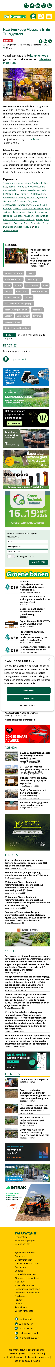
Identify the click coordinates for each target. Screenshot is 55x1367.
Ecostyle (7, 208)
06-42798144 (26, 1328)
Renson (30, 219)
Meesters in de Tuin (14, 273)
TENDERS (11, 855)
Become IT (32, 197)
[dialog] (27, 683)
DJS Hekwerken (37, 193)
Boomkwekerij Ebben (14, 197)
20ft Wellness (32, 186)
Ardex (9, 223)
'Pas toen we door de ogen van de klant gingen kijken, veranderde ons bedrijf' (34, 1108)
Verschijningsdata (24, 1310)
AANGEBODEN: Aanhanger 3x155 (21, 712)
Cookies (19, 1303)
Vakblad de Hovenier (33, 208)
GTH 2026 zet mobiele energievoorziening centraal (34, 768)
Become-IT (37, 309)
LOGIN (9, 334)
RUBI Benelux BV (39, 291)
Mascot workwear (37, 212)
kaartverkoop (39, 55)
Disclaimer (20, 1296)
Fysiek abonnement (25, 1252)
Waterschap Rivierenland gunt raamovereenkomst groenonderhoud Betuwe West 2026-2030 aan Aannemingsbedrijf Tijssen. (24, 886)
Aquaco (23, 212)
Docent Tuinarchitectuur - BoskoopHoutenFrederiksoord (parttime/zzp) (35, 599)
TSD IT (17, 208)
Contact (19, 1270)
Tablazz (23, 193)
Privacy (18, 1299)
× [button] (49, 659)
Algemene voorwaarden (27, 1292)
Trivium (31, 273)
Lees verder (30, 683)
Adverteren (21, 1307)
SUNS (45, 285)
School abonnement (25, 1285)
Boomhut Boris (21, 223)
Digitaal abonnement (26, 1274)
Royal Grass (34, 190)
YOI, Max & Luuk (38, 204)
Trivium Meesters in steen (17, 182)
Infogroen (23, 204)
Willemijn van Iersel (12, 44)
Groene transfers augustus (34, 1079)
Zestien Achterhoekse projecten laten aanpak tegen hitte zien (32, 1120)
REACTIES (10, 345)
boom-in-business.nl (38, 1356)
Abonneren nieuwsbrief (27, 1277)
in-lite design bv (34, 279)
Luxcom (22, 190)
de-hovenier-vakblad (29, 1333)
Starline (36, 182)
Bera (46, 219)
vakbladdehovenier (28, 1337)
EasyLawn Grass (12, 322)
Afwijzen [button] (29, 698)
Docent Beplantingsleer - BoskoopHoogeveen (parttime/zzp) (33, 611)
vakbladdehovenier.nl (15, 1356)
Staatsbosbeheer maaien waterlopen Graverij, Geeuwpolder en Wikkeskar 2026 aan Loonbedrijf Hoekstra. (26, 863)
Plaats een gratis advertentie (20, 719)
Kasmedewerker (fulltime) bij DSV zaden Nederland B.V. (35, 648)
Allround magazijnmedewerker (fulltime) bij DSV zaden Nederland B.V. (32, 585)
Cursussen (20, 1266)
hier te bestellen (34, 139)
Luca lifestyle (24, 226)
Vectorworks (9, 204)
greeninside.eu (22, 1360)
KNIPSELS (11, 951)
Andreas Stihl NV (12, 297)
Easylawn (32, 201)
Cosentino (36, 223)
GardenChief (23, 315)
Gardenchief (9, 201)
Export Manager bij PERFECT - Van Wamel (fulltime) (35, 622)
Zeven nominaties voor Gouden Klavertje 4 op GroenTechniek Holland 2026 (34, 1132)
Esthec (39, 219)
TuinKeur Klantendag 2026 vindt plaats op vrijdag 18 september (33, 780)
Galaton (43, 197)
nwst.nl (36, 1360)
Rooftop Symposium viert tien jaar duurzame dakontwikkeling (33, 793)
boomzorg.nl (36, 1353)
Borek (11, 186)
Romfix (19, 186)
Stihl (16, 193)
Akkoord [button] (28, 690)
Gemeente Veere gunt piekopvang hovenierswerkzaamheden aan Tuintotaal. (27, 874)
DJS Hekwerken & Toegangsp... (19, 303)
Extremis (21, 201)
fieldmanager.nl (17, 1349)
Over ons (20, 1256)
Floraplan (8, 215)
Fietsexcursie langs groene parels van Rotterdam (34, 804)
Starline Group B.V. (13, 279)
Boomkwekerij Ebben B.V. (16, 309)
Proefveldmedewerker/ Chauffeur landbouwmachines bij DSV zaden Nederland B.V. (33, 635)
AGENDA (11, 747)
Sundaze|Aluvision (23, 215)
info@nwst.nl (25, 1318)
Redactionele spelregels (27, 1288)
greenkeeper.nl (36, 1349)
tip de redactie (19, 359)
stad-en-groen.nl (19, 1353)
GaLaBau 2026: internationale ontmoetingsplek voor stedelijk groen (35, 755)
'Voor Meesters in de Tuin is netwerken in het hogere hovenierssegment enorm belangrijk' (40, 256)
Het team (20, 1281)
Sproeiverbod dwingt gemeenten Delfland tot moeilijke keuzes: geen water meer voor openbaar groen (35, 1094)
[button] (27, 705)
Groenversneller (23, 1259)
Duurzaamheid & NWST (27, 1263)
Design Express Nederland (17, 328)
